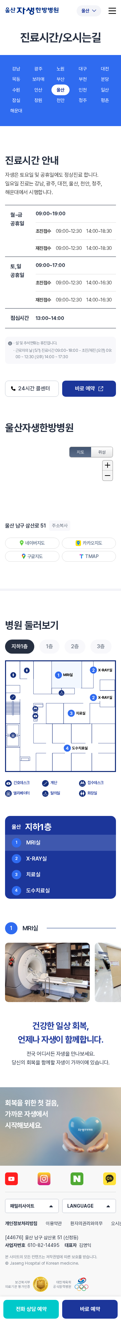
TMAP (91, 556)
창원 (38, 100)
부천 (83, 79)
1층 (49, 646)
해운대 (16, 110)
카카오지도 (92, 543)
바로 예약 (85, 388)
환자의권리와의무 (86, 1223)
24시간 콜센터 (35, 388)
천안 (60, 100)
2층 (75, 646)
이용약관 (54, 1223)
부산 (60, 79)
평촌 (105, 100)
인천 (83, 90)
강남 (16, 68)
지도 (80, 452)
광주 (38, 68)
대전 (105, 68)
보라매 (38, 79)
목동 (16, 79)
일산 (105, 90)
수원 (16, 90)
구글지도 (35, 556)
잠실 (16, 100)
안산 (38, 90)
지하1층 (19, 646)
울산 (60, 90)
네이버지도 (35, 543)
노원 (60, 68)
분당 (105, 79)
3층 (101, 646)
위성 (102, 452)
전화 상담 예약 (31, 1309)
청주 (83, 100)
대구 (83, 68)
